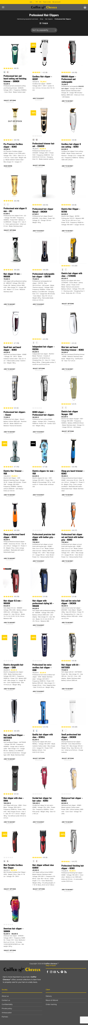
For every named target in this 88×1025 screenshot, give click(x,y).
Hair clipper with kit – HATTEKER (70, 666)
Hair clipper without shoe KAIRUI (43, 866)
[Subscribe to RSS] (65, 972)
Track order (47, 2)
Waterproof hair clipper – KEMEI (72, 799)
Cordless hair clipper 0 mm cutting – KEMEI (71, 145)
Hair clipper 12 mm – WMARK (12, 275)
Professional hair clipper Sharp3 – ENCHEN (42, 210)
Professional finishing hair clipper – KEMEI (72, 867)
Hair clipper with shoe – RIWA (14, 799)
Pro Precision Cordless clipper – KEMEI (13, 145)
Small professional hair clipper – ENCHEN (71, 736)
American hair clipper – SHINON (13, 930)
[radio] (5, 72)
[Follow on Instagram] (51, 972)
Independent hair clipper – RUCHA (43, 348)
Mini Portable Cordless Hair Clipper (13, 866)
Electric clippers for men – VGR (43, 472)
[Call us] (58, 972)
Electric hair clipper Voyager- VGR (69, 412)
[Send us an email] (55, 972)
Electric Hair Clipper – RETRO (70, 210)
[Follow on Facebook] (47, 972)
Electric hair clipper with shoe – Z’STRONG (71, 274)
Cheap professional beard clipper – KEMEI (14, 535)
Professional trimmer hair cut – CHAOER (43, 145)
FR (37, 2)
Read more (8, 166)
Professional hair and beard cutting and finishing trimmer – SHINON (15, 79)
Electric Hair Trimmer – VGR (13, 472)
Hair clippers (49, 19)
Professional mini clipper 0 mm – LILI (15, 209)
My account (56, 2)
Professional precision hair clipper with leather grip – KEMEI (43, 537)
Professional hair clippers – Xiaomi (14, 413)
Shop (41, 19)
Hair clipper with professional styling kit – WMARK (43, 603)
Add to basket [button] (38, 98)
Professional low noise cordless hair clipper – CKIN (42, 667)
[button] (3, 7)
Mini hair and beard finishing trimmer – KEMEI (72, 348)
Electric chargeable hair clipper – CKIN (13, 666)
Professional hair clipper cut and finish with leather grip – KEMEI (72, 537)
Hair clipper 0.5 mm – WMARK (13, 602)
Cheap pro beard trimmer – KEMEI (72, 472)
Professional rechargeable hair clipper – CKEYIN (43, 275)
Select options (10, 100)
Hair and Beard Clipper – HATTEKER (14, 736)
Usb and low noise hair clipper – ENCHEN (71, 602)
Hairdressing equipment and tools (27, 19)
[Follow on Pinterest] (62, 972)
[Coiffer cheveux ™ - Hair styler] (44, 7)
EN (40, 2)
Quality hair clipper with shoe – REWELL (42, 736)
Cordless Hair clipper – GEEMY (42, 78)
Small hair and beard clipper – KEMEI (12, 348)
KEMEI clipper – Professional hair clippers (43, 413)
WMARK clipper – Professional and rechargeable (68, 79)
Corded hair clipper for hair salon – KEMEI (42, 799)
